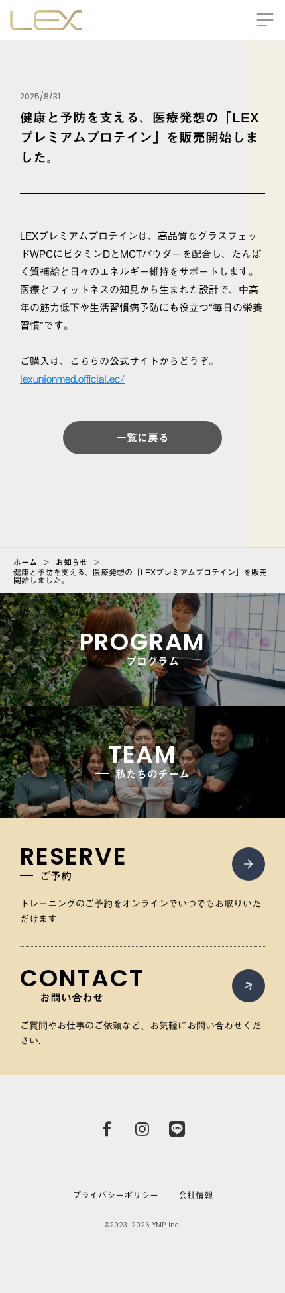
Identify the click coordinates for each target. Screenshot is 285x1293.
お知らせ (71, 562)
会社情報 (195, 1195)
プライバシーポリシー (115, 1195)
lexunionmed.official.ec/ (72, 379)
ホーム (25, 562)
